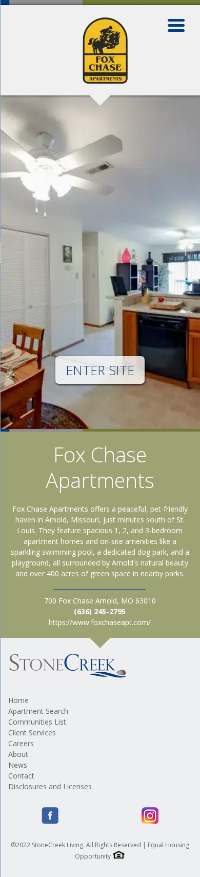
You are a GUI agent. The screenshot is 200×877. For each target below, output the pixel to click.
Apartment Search (38, 711)
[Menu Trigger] (176, 24)
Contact (21, 776)
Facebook (50, 815)
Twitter (70, 815)
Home (18, 700)
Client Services (32, 732)
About (18, 754)
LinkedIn (90, 815)
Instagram (150, 815)
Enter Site (100, 370)
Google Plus (110, 815)
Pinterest (130, 815)
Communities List (37, 722)
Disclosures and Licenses (50, 786)
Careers (21, 743)
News (17, 765)
